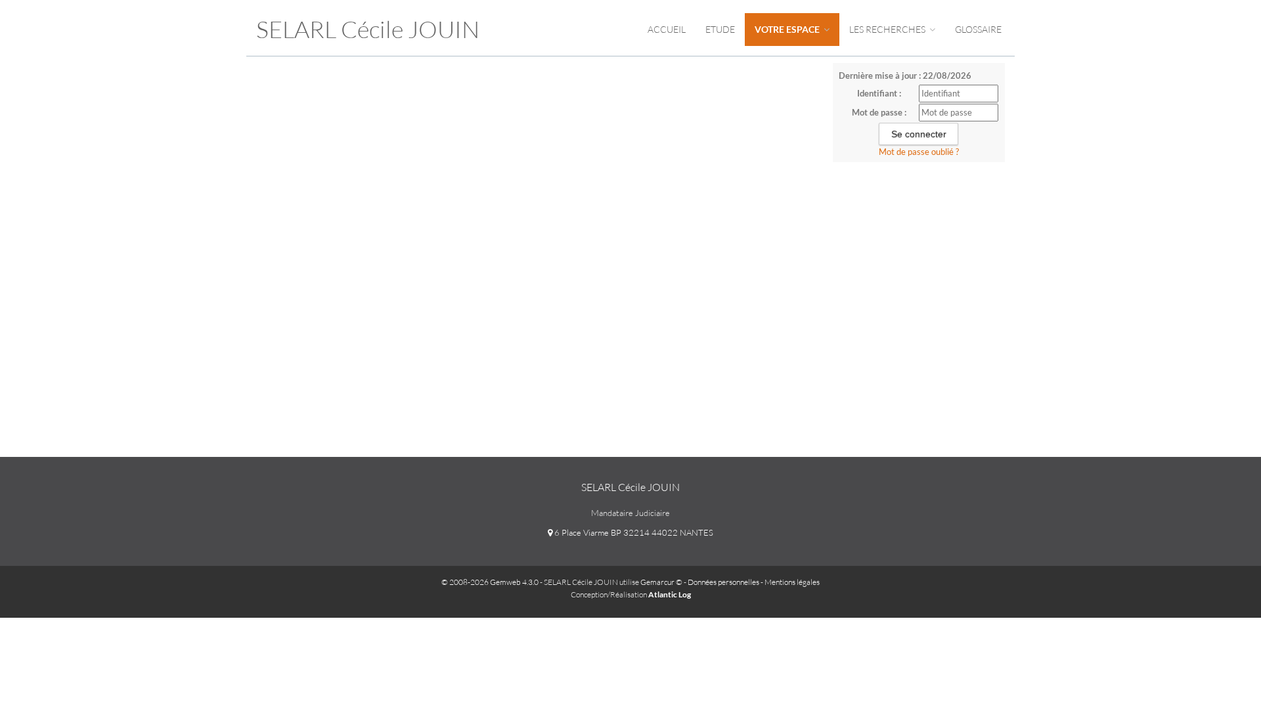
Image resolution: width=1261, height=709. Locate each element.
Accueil (667, 29)
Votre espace (788, 29)
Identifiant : (879, 93)
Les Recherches (888, 29)
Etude (720, 29)
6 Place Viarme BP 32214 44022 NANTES (632, 532)
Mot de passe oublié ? (919, 151)
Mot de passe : (879, 112)
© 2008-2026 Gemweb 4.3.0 (490, 582)
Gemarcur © (661, 582)
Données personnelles (723, 582)
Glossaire (978, 29)
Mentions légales (792, 582)
